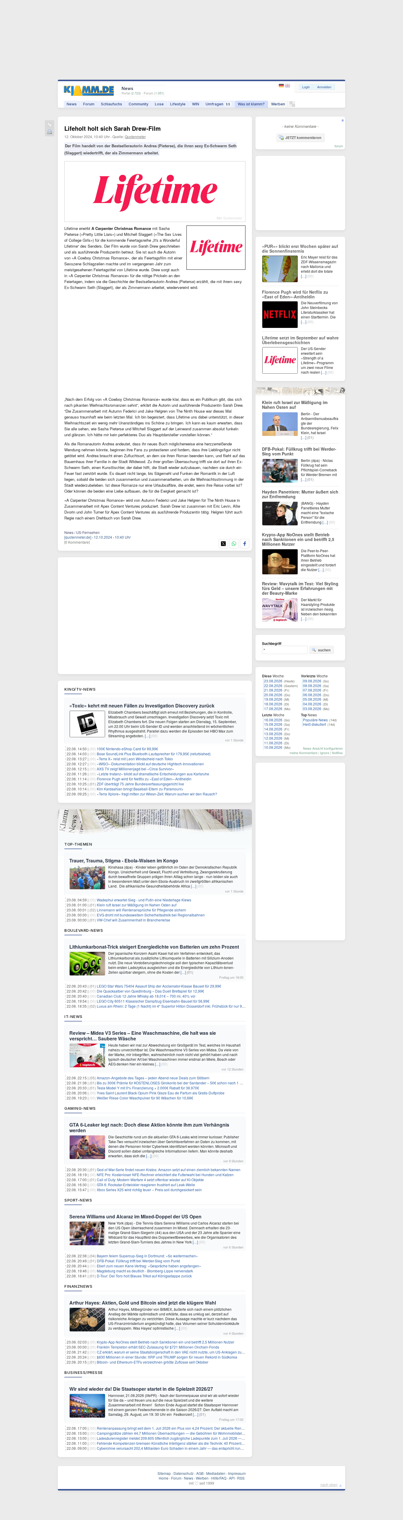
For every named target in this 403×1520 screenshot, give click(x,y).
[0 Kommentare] (77, 542)
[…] (147, 735)
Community (138, 104)
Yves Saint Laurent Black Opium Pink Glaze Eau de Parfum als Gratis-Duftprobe (161, 1092)
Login (306, 86)
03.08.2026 (312, 708)
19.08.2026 (273, 699)
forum (339, 145)
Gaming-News (80, 1108)
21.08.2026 (273, 689)
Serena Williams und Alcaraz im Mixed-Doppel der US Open (135, 1216)
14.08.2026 (273, 728)
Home (163, 1477)
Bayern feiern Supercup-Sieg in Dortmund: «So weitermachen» (147, 1255)
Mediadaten (215, 1473)
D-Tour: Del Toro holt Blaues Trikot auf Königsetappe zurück (144, 1275)
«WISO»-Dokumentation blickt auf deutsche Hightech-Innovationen (150, 763)
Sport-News (78, 1200)
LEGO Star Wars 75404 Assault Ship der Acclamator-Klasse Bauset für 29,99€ (159, 985)
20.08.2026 (273, 694)
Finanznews (78, 1286)
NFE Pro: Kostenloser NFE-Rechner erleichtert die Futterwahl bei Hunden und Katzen (165, 1174)
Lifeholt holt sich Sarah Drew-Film (112, 128)
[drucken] (49, 132)
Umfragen (218, 104)
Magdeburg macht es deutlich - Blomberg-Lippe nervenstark (145, 1270)
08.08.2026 (312, 685)
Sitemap (164, 1473)
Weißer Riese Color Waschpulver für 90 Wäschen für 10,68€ (145, 1097)
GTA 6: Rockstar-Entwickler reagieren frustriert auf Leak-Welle (146, 1184)
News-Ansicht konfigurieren (323, 748)
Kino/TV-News (80, 689)
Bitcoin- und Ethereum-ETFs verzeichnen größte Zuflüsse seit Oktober (152, 1361)
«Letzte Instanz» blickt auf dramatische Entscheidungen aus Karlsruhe (153, 773)
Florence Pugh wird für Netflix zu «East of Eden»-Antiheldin (144, 778)
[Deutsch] (282, 86)
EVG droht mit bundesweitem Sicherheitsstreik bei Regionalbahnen (151, 914)
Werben (278, 104)
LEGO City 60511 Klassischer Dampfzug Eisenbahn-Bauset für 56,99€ (153, 1000)
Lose (159, 104)
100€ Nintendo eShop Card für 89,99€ (127, 748)
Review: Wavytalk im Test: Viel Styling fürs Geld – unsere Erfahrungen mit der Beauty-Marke (300, 588)
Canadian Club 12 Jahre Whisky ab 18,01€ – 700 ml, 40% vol (146, 995)
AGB (200, 1473)
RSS (241, 1477)
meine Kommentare (303, 752)
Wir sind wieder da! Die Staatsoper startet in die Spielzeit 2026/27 (141, 1388)
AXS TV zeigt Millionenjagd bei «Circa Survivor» (135, 768)
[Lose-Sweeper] (292, 105)
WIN (195, 104)
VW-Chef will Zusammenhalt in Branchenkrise (133, 919)
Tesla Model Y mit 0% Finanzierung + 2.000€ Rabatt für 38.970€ (148, 1087)
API (232, 1477)
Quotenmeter (135, 136)
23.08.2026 (273, 680)
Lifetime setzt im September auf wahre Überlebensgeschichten (300, 340)
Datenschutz (183, 1473)
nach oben (329, 1484)
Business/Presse (83, 1372)
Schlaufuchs (111, 104)
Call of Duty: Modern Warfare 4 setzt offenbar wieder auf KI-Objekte (150, 1179)
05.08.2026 (312, 699)
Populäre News (315, 719)
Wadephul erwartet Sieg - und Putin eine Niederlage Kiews (144, 899)
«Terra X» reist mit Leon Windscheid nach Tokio (135, 758)
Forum (88, 104)
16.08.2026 (273, 719)
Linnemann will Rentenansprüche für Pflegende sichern (141, 909)
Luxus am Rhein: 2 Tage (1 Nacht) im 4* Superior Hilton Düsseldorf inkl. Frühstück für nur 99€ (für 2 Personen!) (185, 1006)
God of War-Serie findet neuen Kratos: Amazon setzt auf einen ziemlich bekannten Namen (168, 1169)
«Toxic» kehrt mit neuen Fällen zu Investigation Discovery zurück (141, 705)
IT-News (73, 1016)
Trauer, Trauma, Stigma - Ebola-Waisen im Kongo (123, 860)
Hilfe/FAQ (218, 1477)
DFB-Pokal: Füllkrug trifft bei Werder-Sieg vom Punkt (138, 1260)
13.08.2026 (273, 733)
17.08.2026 (273, 708)
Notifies (337, 752)
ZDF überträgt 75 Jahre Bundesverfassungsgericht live (140, 783)
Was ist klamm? (251, 104)
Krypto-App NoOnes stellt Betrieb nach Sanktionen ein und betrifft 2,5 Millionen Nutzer (165, 1341)
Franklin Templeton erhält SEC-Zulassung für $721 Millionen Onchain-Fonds (158, 1346)
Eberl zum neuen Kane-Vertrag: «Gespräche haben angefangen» (149, 1265)
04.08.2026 (312, 703)
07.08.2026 (312, 689)
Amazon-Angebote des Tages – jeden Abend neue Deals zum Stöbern (153, 1077)
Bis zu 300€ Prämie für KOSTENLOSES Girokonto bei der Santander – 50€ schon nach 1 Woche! (174, 1082)
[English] (287, 86)
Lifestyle (178, 104)
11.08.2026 (273, 742)
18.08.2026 (273, 703)
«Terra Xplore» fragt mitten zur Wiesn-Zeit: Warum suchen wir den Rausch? (157, 793)
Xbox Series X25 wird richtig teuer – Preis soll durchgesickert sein (149, 1189)
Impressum (237, 1473)
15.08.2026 (273, 724)
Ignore (324, 752)
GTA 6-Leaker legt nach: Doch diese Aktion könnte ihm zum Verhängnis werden (149, 1127)
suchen (324, 650)
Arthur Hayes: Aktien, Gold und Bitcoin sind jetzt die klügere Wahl (142, 1302)
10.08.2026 (273, 747)
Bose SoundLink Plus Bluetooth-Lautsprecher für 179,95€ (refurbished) (154, 753)
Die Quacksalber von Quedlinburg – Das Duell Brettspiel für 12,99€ (150, 990)
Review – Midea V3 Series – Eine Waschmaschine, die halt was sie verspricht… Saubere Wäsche (142, 1035)
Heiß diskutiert (314, 724)
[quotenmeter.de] (77, 537)
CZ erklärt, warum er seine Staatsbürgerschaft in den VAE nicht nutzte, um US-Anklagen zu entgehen (177, 1351)
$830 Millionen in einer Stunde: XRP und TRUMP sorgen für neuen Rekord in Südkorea (167, 1356)
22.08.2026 (273, 685)
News (72, 104)
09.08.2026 (312, 680)
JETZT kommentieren (303, 137)
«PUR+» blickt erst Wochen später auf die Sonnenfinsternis (300, 248)
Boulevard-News (83, 930)
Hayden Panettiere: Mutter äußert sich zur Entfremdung (300, 494)
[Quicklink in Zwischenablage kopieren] (49, 125)
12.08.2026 (273, 738)
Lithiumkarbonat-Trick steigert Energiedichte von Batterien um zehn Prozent (154, 946)
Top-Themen (78, 844)
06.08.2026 (312, 694)
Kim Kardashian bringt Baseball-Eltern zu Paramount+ (140, 788)
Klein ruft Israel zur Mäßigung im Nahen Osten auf (136, 904)
